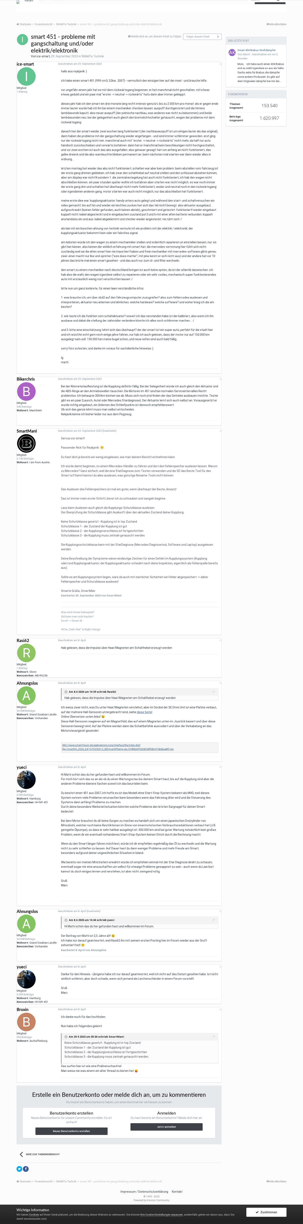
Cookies (34, 1214)
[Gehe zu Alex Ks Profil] (232, 52)
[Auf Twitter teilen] (19, 1169)
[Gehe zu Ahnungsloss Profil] (26, 695)
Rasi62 (23, 641)
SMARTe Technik (92, 56)
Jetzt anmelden (166, 1126)
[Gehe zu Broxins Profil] (26, 1022)
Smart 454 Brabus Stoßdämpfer (256, 50)
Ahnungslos (27, 683)
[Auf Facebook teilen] (26, 1169)
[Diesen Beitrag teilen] (220, 64)
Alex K (246, 54)
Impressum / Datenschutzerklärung (144, 1191)
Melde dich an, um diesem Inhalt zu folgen (156, 36)
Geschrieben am (80, 63)
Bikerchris (26, 379)
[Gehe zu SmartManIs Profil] (26, 443)
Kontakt (177, 1191)
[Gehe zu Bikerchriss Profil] (26, 391)
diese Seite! (144, 712)
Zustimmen (268, 1212)
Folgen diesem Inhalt (198, 36)
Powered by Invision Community (151, 1200)
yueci (22, 767)
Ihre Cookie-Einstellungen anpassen (161, 1214)
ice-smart (43, 56)
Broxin (22, 1010)
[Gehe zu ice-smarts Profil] (22, 39)
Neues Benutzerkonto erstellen (71, 1131)
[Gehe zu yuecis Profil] (26, 779)
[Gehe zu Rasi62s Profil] (26, 653)
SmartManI (27, 431)
